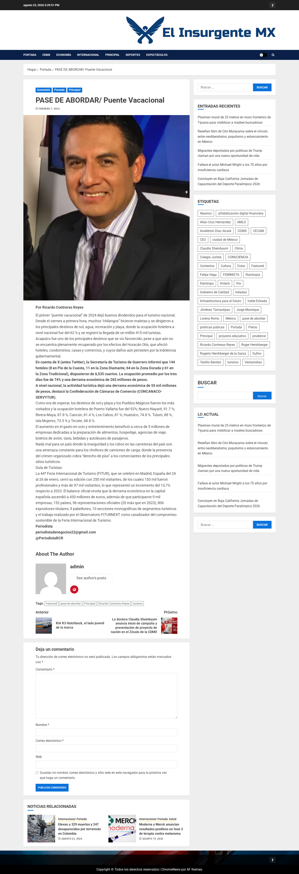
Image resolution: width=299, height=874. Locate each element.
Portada (29, 54)
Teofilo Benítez (210, 362)
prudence (259, 336)
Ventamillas (253, 362)
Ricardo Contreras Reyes (114, 603)
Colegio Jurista (211, 257)
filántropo (207, 283)
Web (39, 757)
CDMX (46, 54)
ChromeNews (170, 869)
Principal (112, 54)
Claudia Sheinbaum (214, 248)
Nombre (42, 725)
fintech (225, 283)
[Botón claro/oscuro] (263, 55)
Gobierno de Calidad (214, 292)
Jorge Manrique (247, 310)
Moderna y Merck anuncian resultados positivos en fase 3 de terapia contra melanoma (161, 829)
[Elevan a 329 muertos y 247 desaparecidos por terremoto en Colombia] (41, 828)
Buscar (207, 383)
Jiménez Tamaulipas (215, 310)
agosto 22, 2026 (71, 838)
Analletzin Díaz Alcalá (215, 231)
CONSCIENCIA (238, 257)
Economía (63, 54)
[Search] (273, 55)
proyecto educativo (232, 336)
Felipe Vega (208, 275)
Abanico (206, 213)
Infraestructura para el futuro (220, 301)
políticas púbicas (212, 327)
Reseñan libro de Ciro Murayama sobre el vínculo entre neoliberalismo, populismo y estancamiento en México (233, 136)
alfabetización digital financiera (240, 213)
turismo (138, 603)
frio (238, 283)
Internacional (88, 54)
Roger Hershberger (254, 345)
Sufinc (257, 353)
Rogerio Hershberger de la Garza (223, 353)
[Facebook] (273, 5)
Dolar (241, 266)
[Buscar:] (225, 87)
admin (77, 566)
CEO (203, 240)
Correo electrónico (50, 741)
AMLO (241, 222)
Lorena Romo (209, 318)
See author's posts (91, 578)
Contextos (207, 266)
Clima (239, 248)
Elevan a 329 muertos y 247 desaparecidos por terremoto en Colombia (79, 829)
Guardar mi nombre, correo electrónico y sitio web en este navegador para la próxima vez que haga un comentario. (103, 775)
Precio (252, 327)
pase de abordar (70, 603)
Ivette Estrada (257, 301)
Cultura (226, 266)
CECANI (258, 231)
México (231, 318)
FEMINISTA (231, 275)
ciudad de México (225, 240)
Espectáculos (157, 54)
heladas (241, 292)
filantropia (253, 275)
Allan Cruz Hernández (215, 222)
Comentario (45, 669)
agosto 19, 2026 (152, 838)
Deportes (133, 54)
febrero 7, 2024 (49, 108)
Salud (172, 819)
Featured (51, 603)
